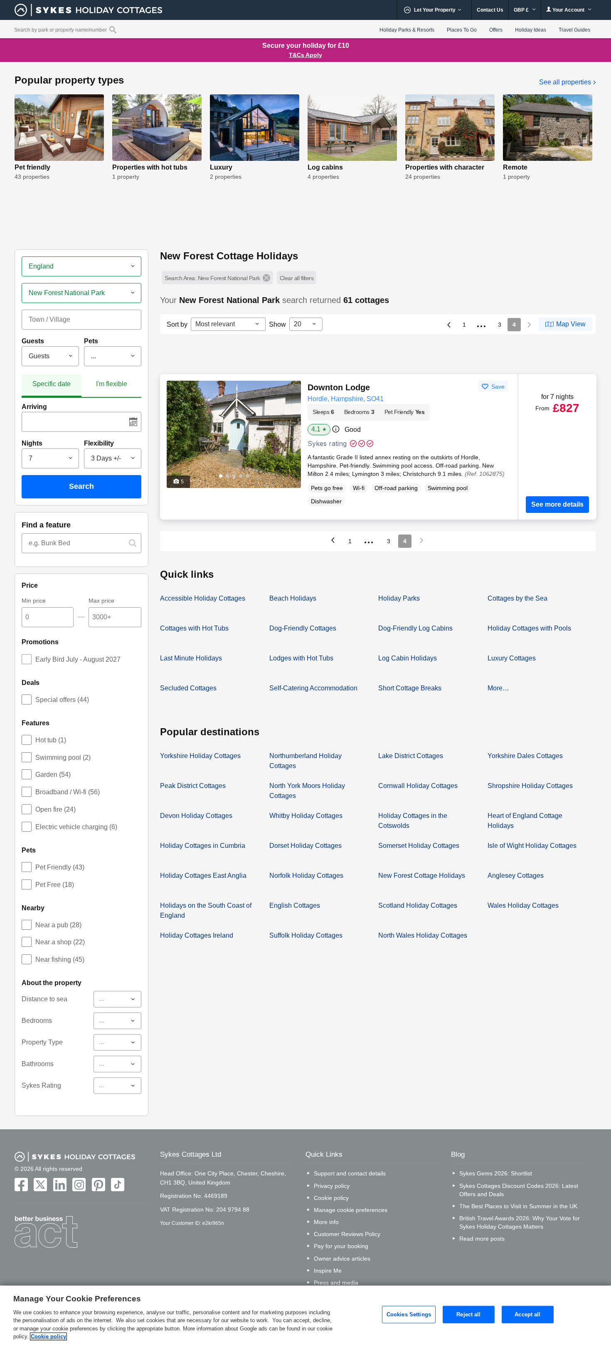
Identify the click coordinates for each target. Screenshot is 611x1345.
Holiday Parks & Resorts (406, 30)
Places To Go (462, 30)
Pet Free (54, 884)
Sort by (177, 324)
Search (81, 486)
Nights (32, 443)
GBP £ (522, 10)
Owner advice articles (342, 1258)
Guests (33, 341)
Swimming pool (63, 757)
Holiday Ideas (530, 30)
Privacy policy (332, 1185)
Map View (571, 324)
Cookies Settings (409, 1314)
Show (277, 324)
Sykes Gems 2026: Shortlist (495, 1173)
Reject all (468, 1314)
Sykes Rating (41, 1085)
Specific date (51, 383)
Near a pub (58, 925)
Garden (53, 774)
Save (497, 386)
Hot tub (50, 740)
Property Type (42, 1042)
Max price (101, 600)
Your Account (568, 10)
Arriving (34, 406)
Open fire (55, 809)
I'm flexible (111, 383)
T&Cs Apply (305, 55)
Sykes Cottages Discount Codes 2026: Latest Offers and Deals (518, 1189)
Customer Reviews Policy (347, 1234)
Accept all (527, 1314)
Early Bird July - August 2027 (78, 659)
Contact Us (490, 10)
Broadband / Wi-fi (67, 792)
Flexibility (99, 443)
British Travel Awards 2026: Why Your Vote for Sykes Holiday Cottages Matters (519, 1222)
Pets (91, 341)
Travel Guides (574, 30)
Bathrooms (38, 1063)
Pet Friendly (59, 867)
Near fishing (59, 959)
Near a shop (60, 942)
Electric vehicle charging (76, 826)
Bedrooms (37, 1020)
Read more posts (482, 1238)
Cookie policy (331, 1198)
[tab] (51, 385)
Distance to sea (44, 999)
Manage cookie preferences (350, 1210)
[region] (305, 1315)
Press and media (336, 1282)
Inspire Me (328, 1270)
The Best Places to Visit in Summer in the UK (518, 1206)
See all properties (566, 82)
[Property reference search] (112, 29)
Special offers (62, 699)
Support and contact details (350, 1173)
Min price (34, 600)
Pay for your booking (341, 1246)
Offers (496, 30)
